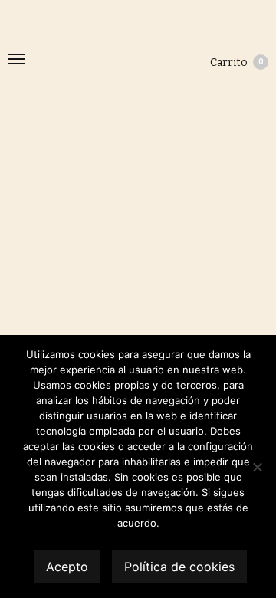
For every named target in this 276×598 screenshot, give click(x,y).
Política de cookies (179, 566)
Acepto (67, 566)
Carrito (237, 62)
